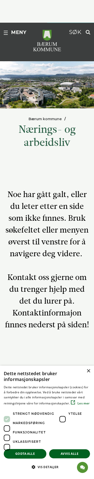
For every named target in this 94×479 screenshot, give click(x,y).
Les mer (83, 403)
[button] (47, 467)
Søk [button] (75, 32)
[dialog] (47, 422)
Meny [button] (18, 32)
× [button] (88, 371)
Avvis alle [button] (69, 454)
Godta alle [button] (25, 454)
